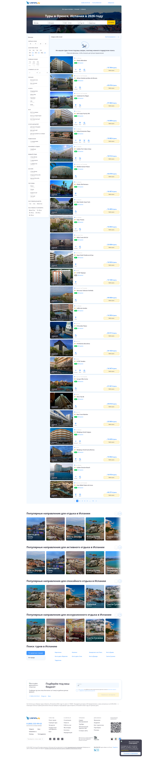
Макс (49, 696)
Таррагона (58, 660)
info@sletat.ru (33, 731)
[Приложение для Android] (115, 739)
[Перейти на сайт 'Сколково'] (96, 739)
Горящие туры (53, 722)
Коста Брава (110, 652)
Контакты (66, 730)
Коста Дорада (93, 656)
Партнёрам (97, 727)
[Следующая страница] (96, 501)
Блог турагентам (99, 725)
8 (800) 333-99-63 (85, 2)
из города (31, 657)
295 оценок (80, 417)
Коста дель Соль (77, 656)
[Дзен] (62, 739)
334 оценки (80, 98)
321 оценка (80, 133)
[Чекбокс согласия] (77, 690)
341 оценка (80, 63)
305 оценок (80, 257)
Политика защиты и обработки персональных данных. (69, 748)
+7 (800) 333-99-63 (34, 696)
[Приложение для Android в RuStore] (119, 739)
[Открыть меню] (117, 3)
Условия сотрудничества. (50, 748)
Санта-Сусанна (110, 656)
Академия (97, 722)
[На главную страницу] (34, 3)
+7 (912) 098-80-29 (96, 2)
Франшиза (97, 720)
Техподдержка (42, 734)
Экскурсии (52, 725)
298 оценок (80, 381)
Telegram (43, 696)
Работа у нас (67, 725)
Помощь (31, 734)
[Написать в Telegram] (103, 3)
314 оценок (80, 169)
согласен (82, 689)
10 (93, 501)
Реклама (96, 730)
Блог (50, 731)
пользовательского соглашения (75, 747)
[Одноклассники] (58, 739)
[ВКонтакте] (54, 739)
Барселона (58, 652)
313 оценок (80, 186)
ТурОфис (81, 724)
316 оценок (80, 151)
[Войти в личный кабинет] (120, 3)
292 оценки (80, 452)
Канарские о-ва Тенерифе (96, 652)
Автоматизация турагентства (83, 727)
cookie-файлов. (125, 750)
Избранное (111, 2)
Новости (66, 722)
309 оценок (80, 222)
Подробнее (115, 747)
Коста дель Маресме (61, 656)
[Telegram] (50, 739)
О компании (67, 720)
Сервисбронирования (83, 721)
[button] (40, 22)
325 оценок (80, 116)
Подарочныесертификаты (53, 728)
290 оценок (80, 487)
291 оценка (80, 470)
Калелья (74, 652)
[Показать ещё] (119, 513)
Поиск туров (52, 720)
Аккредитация (68, 732)
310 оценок (80, 204)
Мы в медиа (67, 727)
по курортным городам (35, 653)
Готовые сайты (83, 730)
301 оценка (80, 310)
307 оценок (80, 240)
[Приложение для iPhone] (111, 739)
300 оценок (80, 363)
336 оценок (80, 80)
